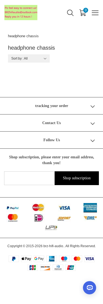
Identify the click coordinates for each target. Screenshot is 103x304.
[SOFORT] (64, 218)
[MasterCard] (12, 218)
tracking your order (51, 106)
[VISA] (64, 208)
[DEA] (38, 218)
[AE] (90, 207)
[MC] (38, 208)
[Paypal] (12, 208)
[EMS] (90, 218)
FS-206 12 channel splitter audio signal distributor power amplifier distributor (59, 288)
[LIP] (51, 227)
